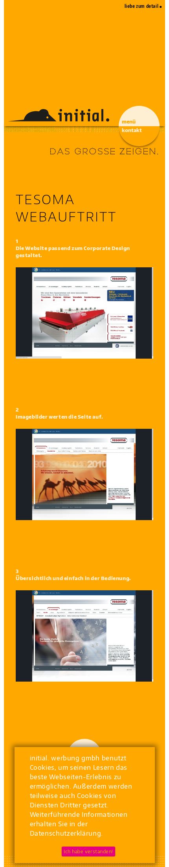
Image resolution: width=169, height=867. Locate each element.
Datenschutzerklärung (65, 833)
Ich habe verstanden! (88, 851)
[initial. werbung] (59, 115)
